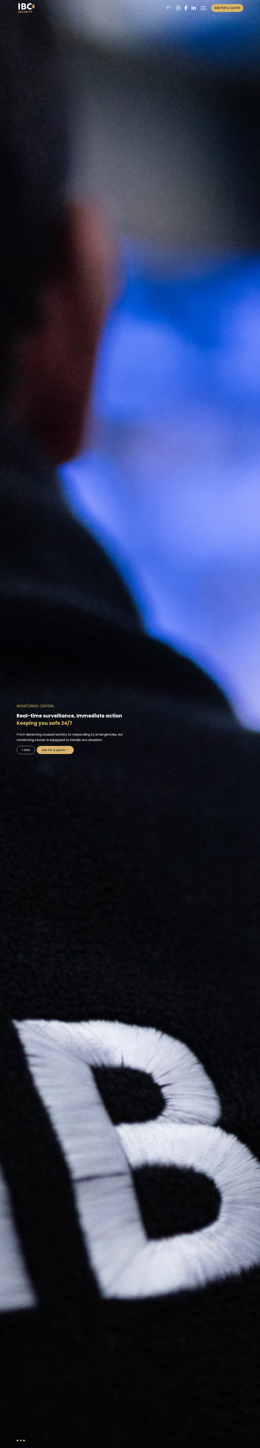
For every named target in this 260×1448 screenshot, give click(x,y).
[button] (17, 1440)
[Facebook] (186, 7)
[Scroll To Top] (253, 1443)
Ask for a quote (227, 8)
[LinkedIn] (193, 7)
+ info (195, 753)
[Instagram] (178, 7)
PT (169, 8)
